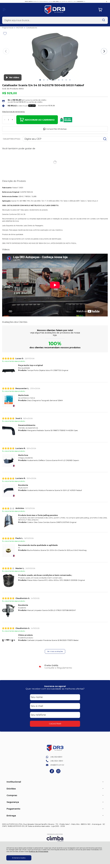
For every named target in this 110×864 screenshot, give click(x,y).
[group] (55, 666)
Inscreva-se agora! (55, 686)
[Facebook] (52, 773)
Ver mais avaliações (55, 651)
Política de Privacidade (38, 851)
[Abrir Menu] (4, 10)
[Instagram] (58, 773)
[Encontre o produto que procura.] (103, 20)
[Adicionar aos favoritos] (5, 33)
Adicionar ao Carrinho (40, 119)
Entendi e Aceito (18, 858)
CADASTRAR (55, 723)
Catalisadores (31, 28)
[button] (40, 80)
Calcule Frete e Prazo (11, 139)
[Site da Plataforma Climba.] (55, 837)
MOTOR (20, 28)
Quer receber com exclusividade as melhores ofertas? (55, 688)
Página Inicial (8, 28)
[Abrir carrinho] (102, 9)
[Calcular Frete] (104, 138)
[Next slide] (104, 51)
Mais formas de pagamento (13, 112)
